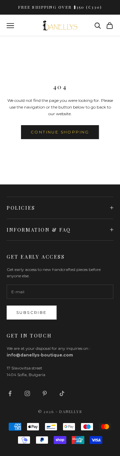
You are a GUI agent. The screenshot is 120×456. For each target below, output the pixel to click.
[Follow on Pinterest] (44, 393)
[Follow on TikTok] (62, 393)
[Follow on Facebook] (10, 393)
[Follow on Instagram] (27, 393)
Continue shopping (60, 131)
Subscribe (31, 312)
